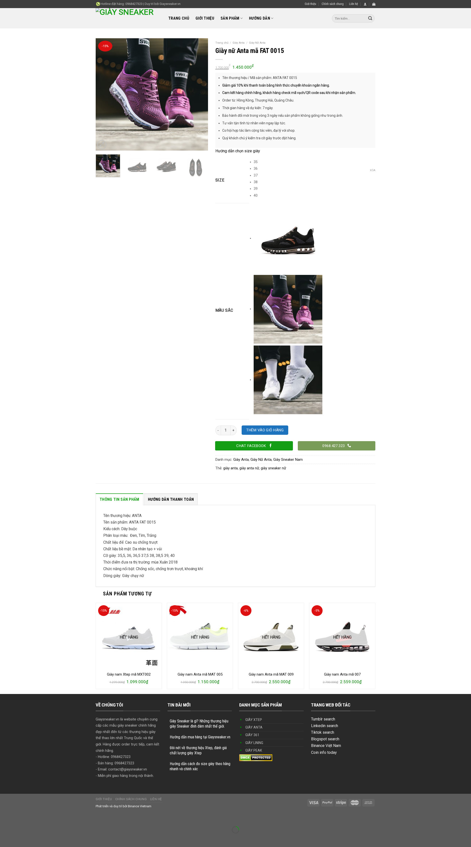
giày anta (230, 468)
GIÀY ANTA (253, 727)
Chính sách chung (333, 4)
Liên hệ (353, 4)
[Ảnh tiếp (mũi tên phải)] (19, 838)
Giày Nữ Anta (257, 42)
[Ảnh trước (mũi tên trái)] (5, 838)
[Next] (199, 94)
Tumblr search (323, 719)
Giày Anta (239, 42)
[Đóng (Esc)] (5, 817)
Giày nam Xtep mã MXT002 (129, 674)
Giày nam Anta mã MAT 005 (200, 674)
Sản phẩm (230, 18)
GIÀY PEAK (253, 750)
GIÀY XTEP (253, 720)
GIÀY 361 (252, 735)
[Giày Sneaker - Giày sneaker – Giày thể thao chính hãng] (128, 18)
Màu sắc (224, 310)
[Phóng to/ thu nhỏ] (19, 817)
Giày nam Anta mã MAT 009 (271, 674)
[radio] (314, 162)
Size (219, 180)
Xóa (372, 170)
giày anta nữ (249, 468)
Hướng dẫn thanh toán (171, 499)
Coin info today (324, 752)
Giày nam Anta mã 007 (342, 674)
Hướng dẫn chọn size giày (237, 151)
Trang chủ (178, 18)
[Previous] (104, 94)
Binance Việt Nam (326, 745)
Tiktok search (322, 732)
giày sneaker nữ (273, 468)
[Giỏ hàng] (373, 4)
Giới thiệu (310, 4)
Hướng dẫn (259, 18)
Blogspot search (325, 739)
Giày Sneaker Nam (288, 459)
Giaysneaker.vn (170, 4)
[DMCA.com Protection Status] (255, 757)
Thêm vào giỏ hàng (265, 430)
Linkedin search (324, 725)
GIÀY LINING (254, 743)
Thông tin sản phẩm (119, 499)
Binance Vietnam (139, 806)
